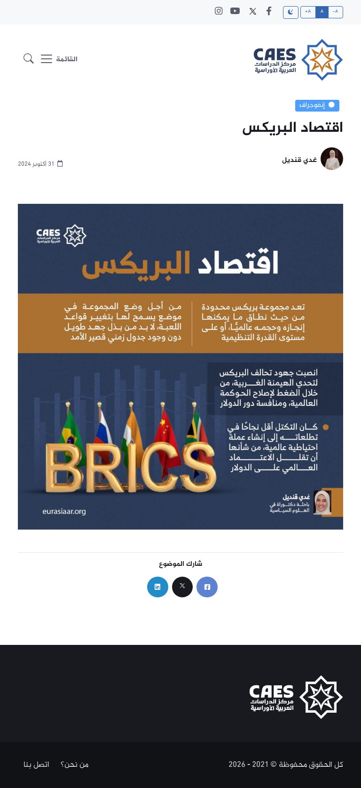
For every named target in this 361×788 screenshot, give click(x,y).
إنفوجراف (312, 105)
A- (335, 12)
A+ (308, 12)
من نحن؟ (74, 765)
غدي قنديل (299, 160)
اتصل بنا (36, 765)
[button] (28, 60)
